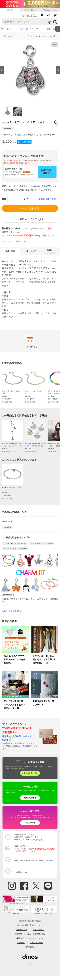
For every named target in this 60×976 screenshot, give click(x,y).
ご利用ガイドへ (20, 872)
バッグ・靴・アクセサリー (30, 29)
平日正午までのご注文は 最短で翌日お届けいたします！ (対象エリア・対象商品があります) (28, 837)
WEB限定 (7, 527)
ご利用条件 (30, 175)
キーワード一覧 (36, 943)
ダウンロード (30, 823)
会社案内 (18, 934)
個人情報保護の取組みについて (30, 925)
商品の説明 (10, 251)
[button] (2, 70)
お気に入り (48, 15)
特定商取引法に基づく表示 (30, 921)
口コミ (51, 251)
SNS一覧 (21, 943)
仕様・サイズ (30, 251)
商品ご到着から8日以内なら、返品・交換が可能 (34, 860)
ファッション (6, 29)
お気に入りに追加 (27, 219)
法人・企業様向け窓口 (36, 934)
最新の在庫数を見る (48, 199)
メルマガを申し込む (30, 773)
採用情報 (20, 938)
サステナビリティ (36, 938)
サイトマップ (38, 930)
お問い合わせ (30, 947)
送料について (7, 241)
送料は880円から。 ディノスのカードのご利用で (34, 848)
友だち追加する (30, 798)
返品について (21, 241)
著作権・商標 (21, 930)
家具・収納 (51, 29)
